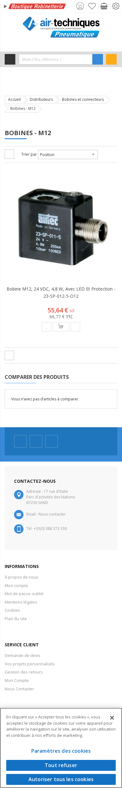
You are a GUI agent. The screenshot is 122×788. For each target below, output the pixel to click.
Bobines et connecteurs (83, 99)
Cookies (12, 610)
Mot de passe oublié (24, 593)
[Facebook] (20, 441)
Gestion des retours (24, 672)
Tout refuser (61, 765)
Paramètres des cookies (61, 750)
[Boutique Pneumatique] (61, 27)
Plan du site (16, 618)
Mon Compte (17, 680)
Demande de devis (22, 655)
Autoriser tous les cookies (61, 779)
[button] (46, 326)
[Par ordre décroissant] (102, 154)
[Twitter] (36, 441)
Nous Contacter (19, 689)
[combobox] (56, 59)
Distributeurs (41, 99)
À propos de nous (21, 577)
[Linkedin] (51, 441)
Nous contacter (52, 514)
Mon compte (16, 585)
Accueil (14, 99)
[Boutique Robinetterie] (35, 7)
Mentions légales (21, 602)
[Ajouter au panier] (61, 326)
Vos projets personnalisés (30, 664)
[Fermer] (112, 718)
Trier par (29, 154)
